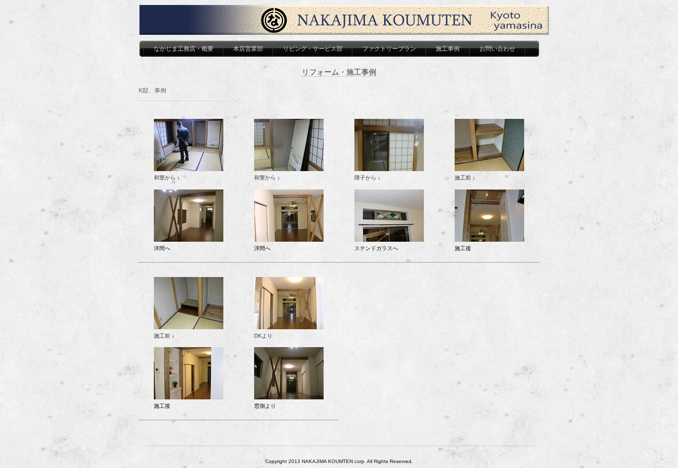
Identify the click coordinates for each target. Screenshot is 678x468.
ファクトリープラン (389, 48)
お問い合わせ (497, 48)
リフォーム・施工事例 (339, 72)
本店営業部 (248, 48)
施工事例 (448, 48)
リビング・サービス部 (312, 48)
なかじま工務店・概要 (183, 48)
